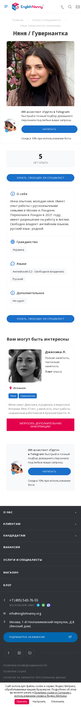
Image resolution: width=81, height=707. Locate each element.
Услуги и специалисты (22, 560)
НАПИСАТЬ (49, 129)
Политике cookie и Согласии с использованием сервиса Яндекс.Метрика (42, 694)
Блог (7, 585)
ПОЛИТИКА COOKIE (14, 671)
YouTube (29, 652)
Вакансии (11, 547)
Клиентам (11, 524)
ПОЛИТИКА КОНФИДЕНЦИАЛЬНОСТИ (25, 665)
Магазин (10, 572)
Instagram (19, 652)
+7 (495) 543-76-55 (23, 600)
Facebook (8, 652)
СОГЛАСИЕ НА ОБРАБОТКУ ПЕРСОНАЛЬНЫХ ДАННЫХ (34, 677)
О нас (8, 512)
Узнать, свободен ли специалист (40, 177)
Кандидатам (14, 535)
